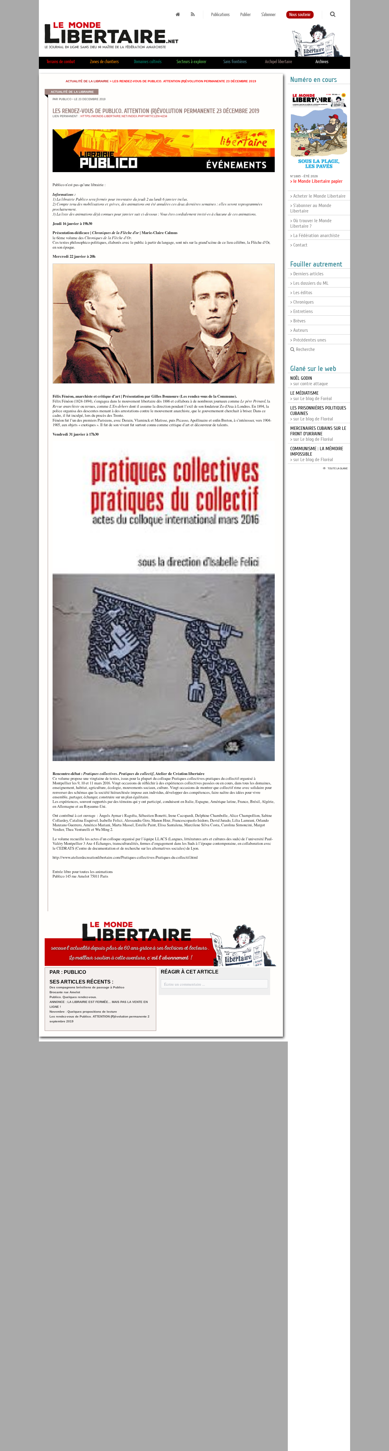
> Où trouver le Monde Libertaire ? (311, 223)
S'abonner (268, 14)
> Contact (299, 245)
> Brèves (297, 321)
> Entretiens (301, 311)
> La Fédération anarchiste (314, 235)
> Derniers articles (306, 274)
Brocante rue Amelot (65, 992)
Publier (245, 14)
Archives (322, 61)
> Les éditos (301, 292)
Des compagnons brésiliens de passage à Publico (87, 987)
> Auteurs (299, 330)
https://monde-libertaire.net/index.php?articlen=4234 (124, 116)
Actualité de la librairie (87, 81)
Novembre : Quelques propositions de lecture (83, 1011)
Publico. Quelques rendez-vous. (73, 997)
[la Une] (178, 14)
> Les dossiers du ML (309, 283)
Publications (220, 14)
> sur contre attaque (309, 380)
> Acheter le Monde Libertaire (318, 196)
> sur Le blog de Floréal (318, 434)
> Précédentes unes (308, 340)
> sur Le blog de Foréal (311, 395)
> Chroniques (302, 302)
